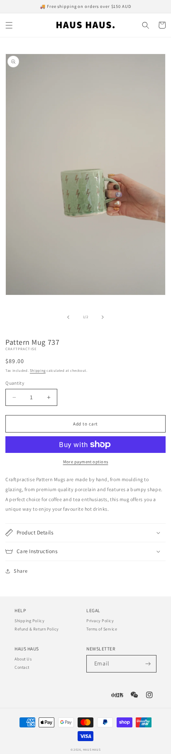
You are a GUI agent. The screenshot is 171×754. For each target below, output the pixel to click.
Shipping (38, 370)
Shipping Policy (29, 620)
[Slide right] (102, 317)
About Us (23, 659)
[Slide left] (68, 317)
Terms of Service (101, 629)
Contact (22, 667)
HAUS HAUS (92, 750)
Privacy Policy (100, 620)
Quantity (14, 383)
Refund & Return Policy (37, 629)
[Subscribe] (148, 663)
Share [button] (20, 570)
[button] (9, 25)
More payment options (85, 462)
